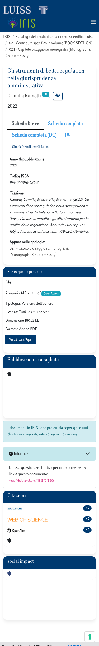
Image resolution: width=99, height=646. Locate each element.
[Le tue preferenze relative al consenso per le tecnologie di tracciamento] (90, 637)
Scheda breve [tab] (25, 123)
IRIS (6, 37)
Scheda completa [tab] (65, 124)
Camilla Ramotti (24, 96)
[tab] (68, 135)
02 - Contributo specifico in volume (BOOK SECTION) (50, 43)
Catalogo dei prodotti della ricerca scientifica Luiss (54, 37)
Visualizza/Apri (20, 340)
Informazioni (24, 454)
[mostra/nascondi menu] (93, 22)
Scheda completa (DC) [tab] (34, 135)
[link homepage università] (21, 22)
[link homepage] (27, 9)
